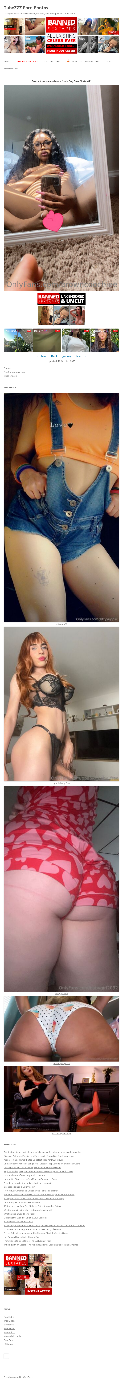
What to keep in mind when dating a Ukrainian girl (28, 1210)
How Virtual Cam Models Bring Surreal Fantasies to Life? (31, 1190)
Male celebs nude (12, 1336)
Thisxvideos (10, 1320)
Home (6, 61)
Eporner (8, 368)
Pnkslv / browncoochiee (45, 81)
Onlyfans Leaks (52, 61)
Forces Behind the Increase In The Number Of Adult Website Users (36, 1233)
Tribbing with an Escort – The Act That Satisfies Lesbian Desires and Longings (41, 1244)
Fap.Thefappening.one (15, 372)
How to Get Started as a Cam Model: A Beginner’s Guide (31, 1179)
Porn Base (9, 1340)
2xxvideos (9, 1324)
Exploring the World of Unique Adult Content (25, 1217)
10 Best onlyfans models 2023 (18, 1221)
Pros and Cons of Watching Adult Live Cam (24, 1175)
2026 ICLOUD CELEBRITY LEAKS (85, 61)
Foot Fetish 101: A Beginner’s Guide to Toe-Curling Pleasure (32, 1229)
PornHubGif (9, 1316)
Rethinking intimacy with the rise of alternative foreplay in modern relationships (42, 1152)
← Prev (41, 356)
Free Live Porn (11, 68)
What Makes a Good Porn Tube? (19, 1213)
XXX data (8, 1343)
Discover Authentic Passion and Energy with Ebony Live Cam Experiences (39, 1155)
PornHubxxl (9, 1332)
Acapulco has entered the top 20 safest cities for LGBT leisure (33, 1159)
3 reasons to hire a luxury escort (19, 1186)
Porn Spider (9, 1328)
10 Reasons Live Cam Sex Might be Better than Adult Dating (32, 1206)
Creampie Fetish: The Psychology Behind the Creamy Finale (32, 1167)
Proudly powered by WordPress (18, 1377)
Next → (81, 356)
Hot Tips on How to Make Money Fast (22, 1237)
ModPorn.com (10, 375)
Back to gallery (61, 356)
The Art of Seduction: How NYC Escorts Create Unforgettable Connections (39, 1194)
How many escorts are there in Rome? (22, 1202)
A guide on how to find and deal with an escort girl (28, 1183)
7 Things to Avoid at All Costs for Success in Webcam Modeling (34, 1198)
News (108, 61)
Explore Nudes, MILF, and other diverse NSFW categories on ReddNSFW (38, 1171)
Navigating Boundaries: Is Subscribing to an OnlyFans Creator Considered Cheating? (44, 1225)
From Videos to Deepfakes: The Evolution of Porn (27, 1240)
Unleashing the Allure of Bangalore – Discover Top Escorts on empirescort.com (42, 1163)
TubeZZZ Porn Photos (26, 8)
